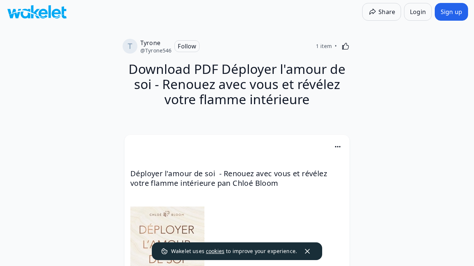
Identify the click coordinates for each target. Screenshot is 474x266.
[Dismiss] (307, 251)
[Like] (345, 46)
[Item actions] (338, 147)
